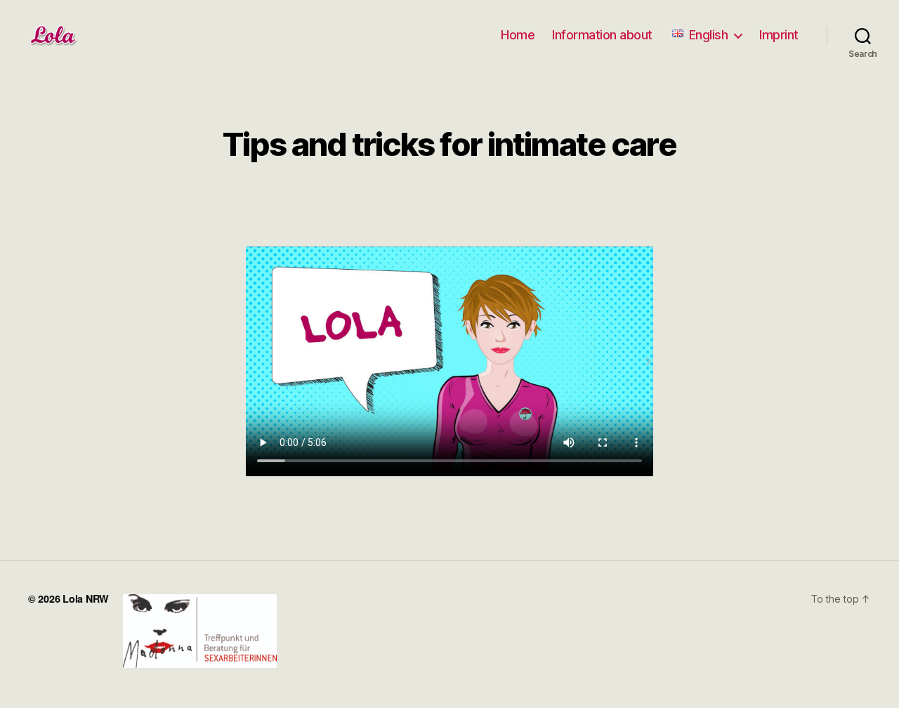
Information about (602, 34)
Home (517, 34)
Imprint (779, 34)
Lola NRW (86, 598)
